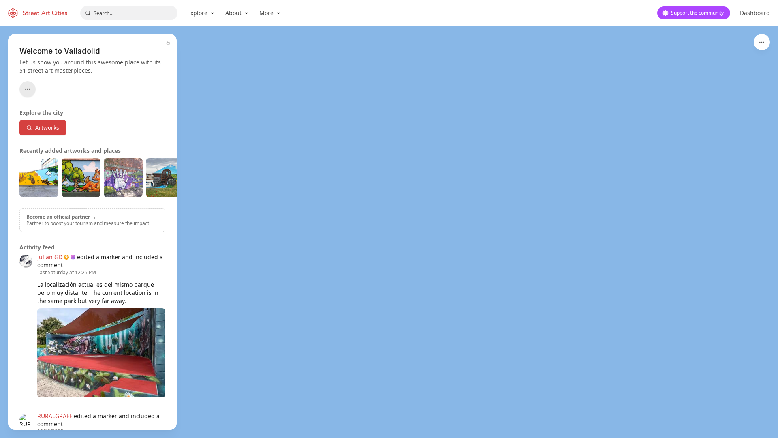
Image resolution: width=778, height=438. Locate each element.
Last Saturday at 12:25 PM (66, 272)
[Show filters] (762, 42)
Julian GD (49, 257)
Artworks (47, 127)
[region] (389, 232)
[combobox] (128, 13)
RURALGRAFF (54, 416)
